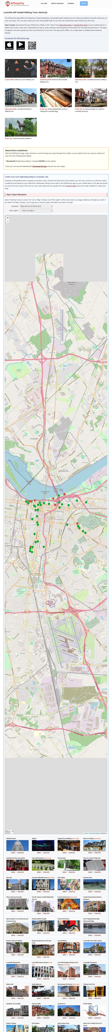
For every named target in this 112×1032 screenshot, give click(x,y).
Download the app (39, 166)
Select (13, 852)
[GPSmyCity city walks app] (17, 4)
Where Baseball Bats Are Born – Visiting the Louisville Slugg (54, 110)
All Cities (44, 3)
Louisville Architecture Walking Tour (18, 110)
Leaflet (86, 833)
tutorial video (71, 186)
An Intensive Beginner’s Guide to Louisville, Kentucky (89, 110)
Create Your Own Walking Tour (24, 79)
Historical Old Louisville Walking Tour (53, 80)
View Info (21, 852)
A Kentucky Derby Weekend (22, 138)
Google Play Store (80, 25)
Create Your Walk (57, 3)
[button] (38, 505)
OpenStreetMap (94, 833)
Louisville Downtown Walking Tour (90, 80)
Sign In (83, 3)
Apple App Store (65, 25)
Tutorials (70, 3)
